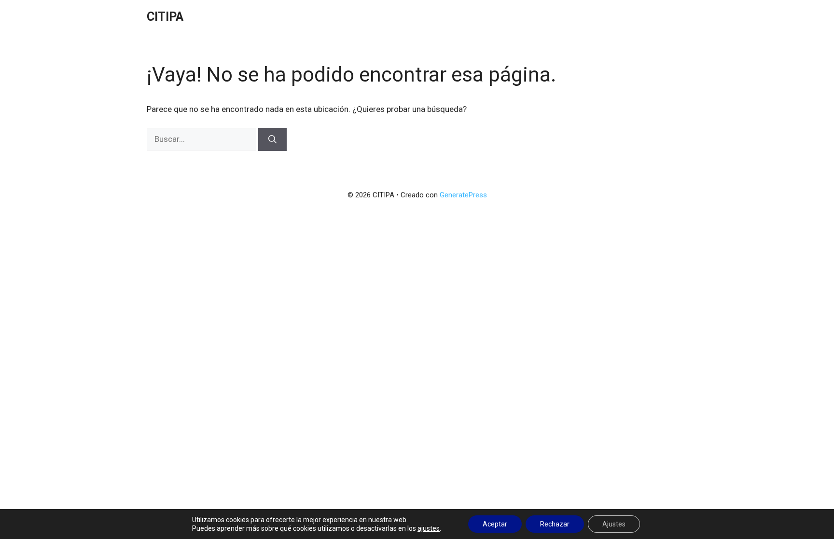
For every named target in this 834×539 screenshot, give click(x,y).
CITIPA (165, 17)
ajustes (428, 528)
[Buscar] (272, 139)
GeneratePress (463, 195)
